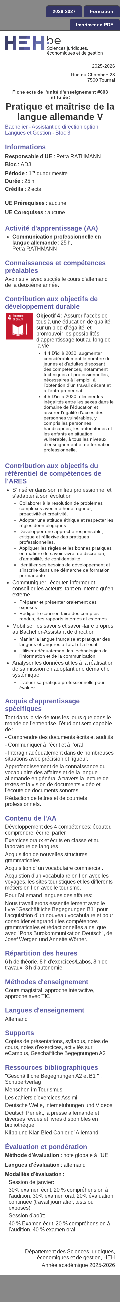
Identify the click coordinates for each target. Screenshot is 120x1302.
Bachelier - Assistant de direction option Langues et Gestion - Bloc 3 (51, 130)
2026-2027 (64, 11)
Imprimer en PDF (94, 24)
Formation (101, 11)
